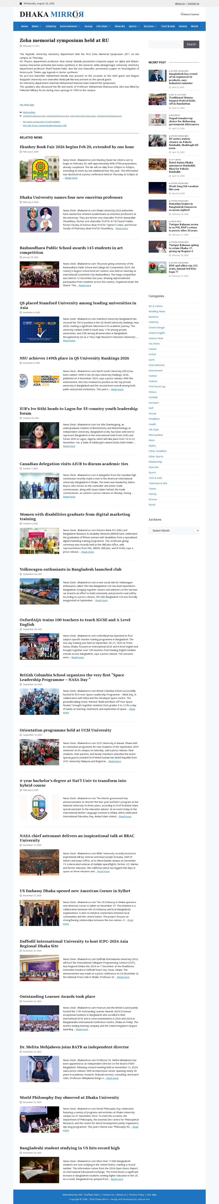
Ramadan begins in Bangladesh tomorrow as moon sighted (183, 206)
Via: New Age (27, 104)
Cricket (152, 354)
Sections (149, 26)
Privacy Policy (136, 1194)
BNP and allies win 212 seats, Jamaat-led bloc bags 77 (183, 268)
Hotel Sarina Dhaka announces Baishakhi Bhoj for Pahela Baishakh (182, 167)
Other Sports (156, 456)
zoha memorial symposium (83, 115)
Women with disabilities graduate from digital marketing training (75, 516)
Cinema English (157, 332)
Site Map (151, 1194)
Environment (156, 370)
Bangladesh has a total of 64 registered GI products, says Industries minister (183, 78)
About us (180, 3)
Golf (151, 408)
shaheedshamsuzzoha (58, 115)
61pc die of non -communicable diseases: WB (44, 125)
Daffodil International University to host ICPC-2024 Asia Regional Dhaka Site (74, 943)
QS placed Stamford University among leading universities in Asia (78, 305)
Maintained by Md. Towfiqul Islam (81, 1194)
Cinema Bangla (157, 327)
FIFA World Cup (157, 386)
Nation (152, 445)
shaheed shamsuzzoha (34, 115)
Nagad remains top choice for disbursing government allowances (184, 121)
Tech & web (168, 26)
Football (153, 397)
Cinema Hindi (156, 338)
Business (175, 115)
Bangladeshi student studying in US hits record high (70, 1147)
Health (152, 424)
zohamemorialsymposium (109, 115)
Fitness (153, 391)
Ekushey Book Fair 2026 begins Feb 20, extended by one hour (77, 146)
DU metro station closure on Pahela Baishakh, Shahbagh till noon (183, 143)
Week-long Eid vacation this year (183, 187)
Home (24, 26)
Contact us (193, 3)
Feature (153, 381)
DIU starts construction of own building (41, 121)
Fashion (153, 375)
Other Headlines (180, 71)
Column (153, 349)
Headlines (176, 221)
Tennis (152, 488)
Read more (71, 177)
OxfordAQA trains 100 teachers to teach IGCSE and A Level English (75, 622)
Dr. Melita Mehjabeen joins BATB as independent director (74, 1046)
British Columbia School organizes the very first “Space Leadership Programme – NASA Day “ (72, 677)
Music (152, 440)
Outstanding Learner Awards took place (57, 996)
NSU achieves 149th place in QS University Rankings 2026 (74, 358)
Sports (132, 26)
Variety (183, 26)
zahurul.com (143, 1199)
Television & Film (158, 483)
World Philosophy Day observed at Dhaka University (69, 1097)
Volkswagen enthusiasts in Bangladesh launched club (70, 569)
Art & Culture (178, 94)
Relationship (155, 461)
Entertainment (68, 26)
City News (176, 159)
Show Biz (120, 26)
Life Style (101, 26)
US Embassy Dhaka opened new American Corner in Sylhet (75, 890)
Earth (152, 359)
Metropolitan (29, 112)
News (35, 26)
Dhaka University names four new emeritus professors (71, 197)
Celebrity (51, 26)
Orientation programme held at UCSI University (65, 730)
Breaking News (157, 311)
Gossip (88, 26)
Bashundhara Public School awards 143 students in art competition (71, 250)
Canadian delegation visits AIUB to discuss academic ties (74, 463)
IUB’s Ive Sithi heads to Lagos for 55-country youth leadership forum (79, 411)
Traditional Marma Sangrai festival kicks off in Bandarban (182, 100)
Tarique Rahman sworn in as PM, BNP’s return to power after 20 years (183, 227)
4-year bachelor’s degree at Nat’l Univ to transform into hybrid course (73, 783)
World (194, 26)
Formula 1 (154, 402)
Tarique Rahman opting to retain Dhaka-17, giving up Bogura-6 (184, 248)
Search (191, 44)
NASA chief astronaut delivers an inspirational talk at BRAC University (77, 838)
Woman (153, 499)
